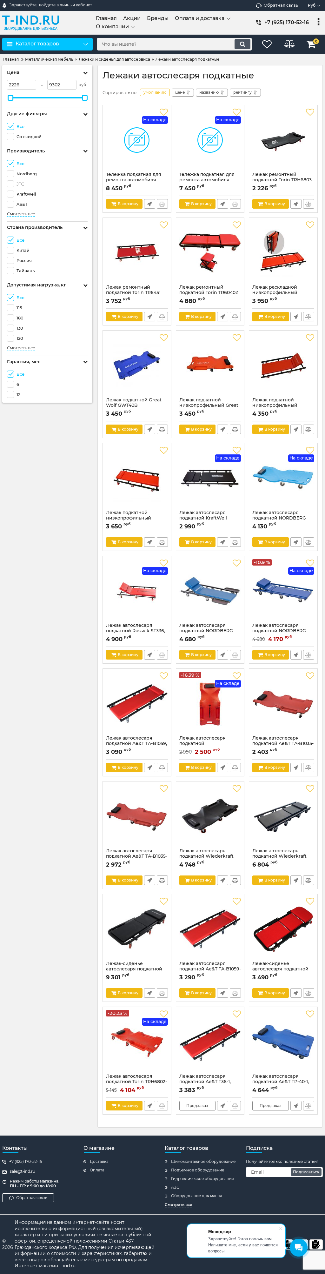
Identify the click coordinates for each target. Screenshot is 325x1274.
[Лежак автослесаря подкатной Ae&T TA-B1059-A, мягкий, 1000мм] (210, 929)
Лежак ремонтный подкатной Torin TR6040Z (208, 293)
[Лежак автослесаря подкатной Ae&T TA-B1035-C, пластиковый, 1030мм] (137, 816)
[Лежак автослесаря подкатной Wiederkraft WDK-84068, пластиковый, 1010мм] (210, 816)
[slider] (10, 98)
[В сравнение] (162, 204)
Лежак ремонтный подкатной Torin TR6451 (133, 293)
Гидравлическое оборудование (202, 1178)
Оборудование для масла (196, 1195)
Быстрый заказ (149, 204)
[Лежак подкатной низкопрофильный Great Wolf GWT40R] (210, 365)
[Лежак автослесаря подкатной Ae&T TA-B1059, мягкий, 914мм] (137, 703)
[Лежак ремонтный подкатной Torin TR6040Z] (210, 253)
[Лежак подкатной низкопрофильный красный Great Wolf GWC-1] (137, 478)
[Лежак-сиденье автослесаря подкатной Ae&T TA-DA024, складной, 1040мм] (283, 929)
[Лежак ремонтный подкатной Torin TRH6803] (283, 140)
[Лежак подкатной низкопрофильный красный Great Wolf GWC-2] (283, 365)
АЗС (175, 1187)
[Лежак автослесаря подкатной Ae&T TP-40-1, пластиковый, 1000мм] (283, 1042)
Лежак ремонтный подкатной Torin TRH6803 (282, 180)
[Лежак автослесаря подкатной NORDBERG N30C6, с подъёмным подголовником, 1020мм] (210, 591)
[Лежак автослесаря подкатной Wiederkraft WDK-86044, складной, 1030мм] (283, 816)
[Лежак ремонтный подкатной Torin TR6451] (137, 253)
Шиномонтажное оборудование (203, 1161)
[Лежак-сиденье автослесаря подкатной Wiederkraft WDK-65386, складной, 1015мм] (137, 929)
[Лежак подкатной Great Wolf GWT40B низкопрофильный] (137, 365)
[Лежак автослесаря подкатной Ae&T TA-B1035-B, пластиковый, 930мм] (283, 703)
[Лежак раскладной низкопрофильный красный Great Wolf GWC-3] (283, 253)
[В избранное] (164, 112)
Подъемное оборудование (197, 1170)
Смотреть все (21, 213)
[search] (242, 44)
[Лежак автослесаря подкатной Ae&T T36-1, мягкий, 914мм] (210, 1042)
